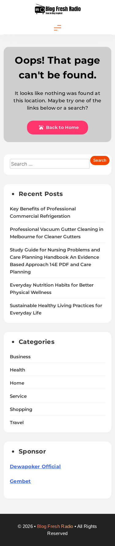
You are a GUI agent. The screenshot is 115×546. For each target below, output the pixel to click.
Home (17, 383)
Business (20, 357)
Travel (17, 422)
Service (18, 396)
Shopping (21, 409)
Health (17, 370)
